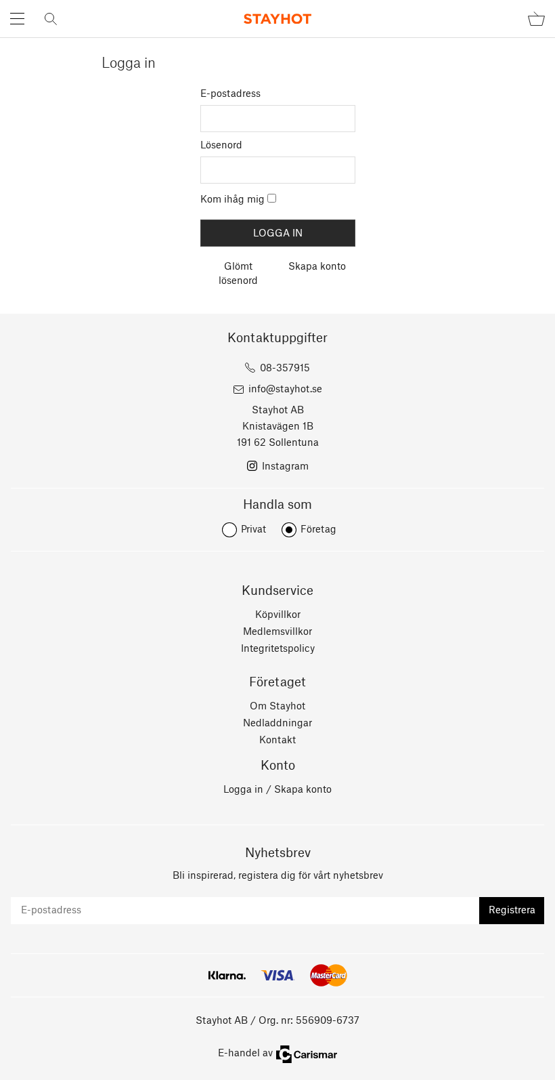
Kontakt (277, 740)
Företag (318, 530)
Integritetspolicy (278, 649)
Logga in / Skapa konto (277, 790)
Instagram (285, 467)
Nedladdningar (277, 723)
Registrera (512, 910)
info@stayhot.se (285, 389)
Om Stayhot (277, 706)
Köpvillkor (278, 615)
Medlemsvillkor (277, 632)
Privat (253, 530)
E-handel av (245, 1053)
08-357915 (285, 368)
